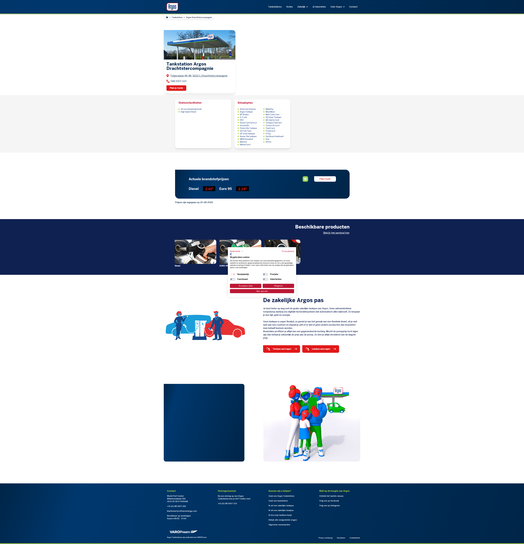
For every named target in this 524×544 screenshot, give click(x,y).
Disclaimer (341, 538)
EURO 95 (224, 266)
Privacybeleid (288, 251)
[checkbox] (232, 274)
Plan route (325, 178)
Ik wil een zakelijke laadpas (281, 510)
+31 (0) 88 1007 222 (176, 506)
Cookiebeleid (355, 538)
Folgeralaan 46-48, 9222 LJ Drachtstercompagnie (199, 75)
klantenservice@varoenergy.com (182, 511)
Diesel (177, 266)
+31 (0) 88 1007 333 (227, 503)
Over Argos (336, 6)
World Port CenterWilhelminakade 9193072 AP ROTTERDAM (177, 499)
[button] (236, 251)
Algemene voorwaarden (279, 524)
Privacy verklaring (325, 538)
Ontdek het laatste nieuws (331, 496)
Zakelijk (301, 6)
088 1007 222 (179, 81)
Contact (353, 6)
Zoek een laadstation (278, 500)
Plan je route (176, 88)
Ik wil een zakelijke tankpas (281, 505)
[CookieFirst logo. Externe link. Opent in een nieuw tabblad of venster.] (231, 254)
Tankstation (177, 17)
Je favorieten (319, 6)
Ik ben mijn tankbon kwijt (280, 515)
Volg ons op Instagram (329, 505)
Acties (289, 6)
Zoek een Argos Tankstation (281, 496)
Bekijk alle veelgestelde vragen (283, 520)
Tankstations (275, 6)
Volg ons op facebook (329, 500)
